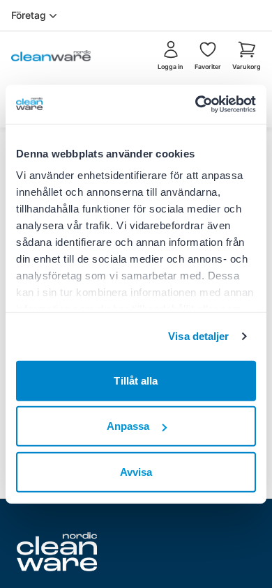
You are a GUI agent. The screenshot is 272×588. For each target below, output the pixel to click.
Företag (28, 15)
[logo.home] (51, 55)
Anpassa (128, 426)
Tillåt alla (136, 380)
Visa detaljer (198, 336)
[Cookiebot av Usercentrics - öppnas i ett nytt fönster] (195, 104)
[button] (246, 56)
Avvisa (136, 471)
